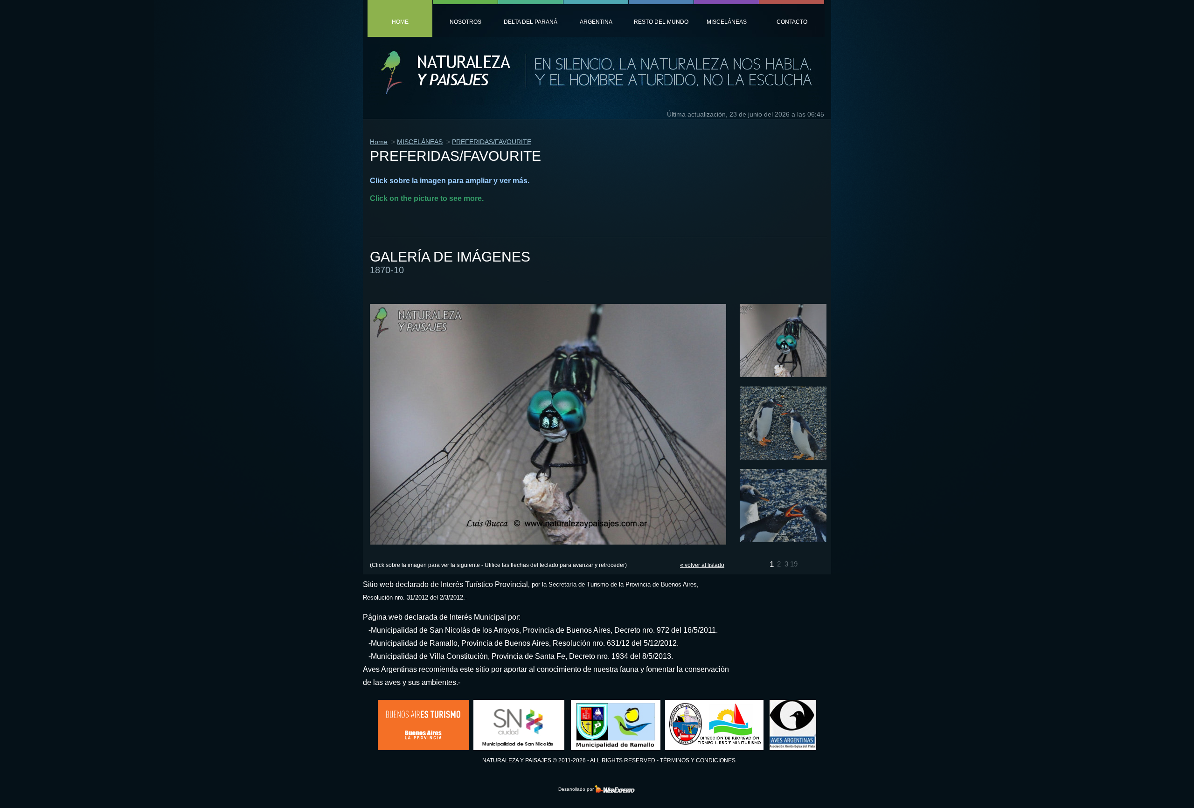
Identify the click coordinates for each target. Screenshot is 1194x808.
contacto (792, 22)
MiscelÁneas (727, 22)
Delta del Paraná (530, 22)
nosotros (465, 22)
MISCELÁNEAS (420, 141)
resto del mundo (661, 22)
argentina (596, 22)
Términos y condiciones (698, 760)
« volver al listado (702, 565)
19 (794, 564)
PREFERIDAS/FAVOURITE (491, 141)
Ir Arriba (1158, 786)
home (400, 22)
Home (379, 141)
